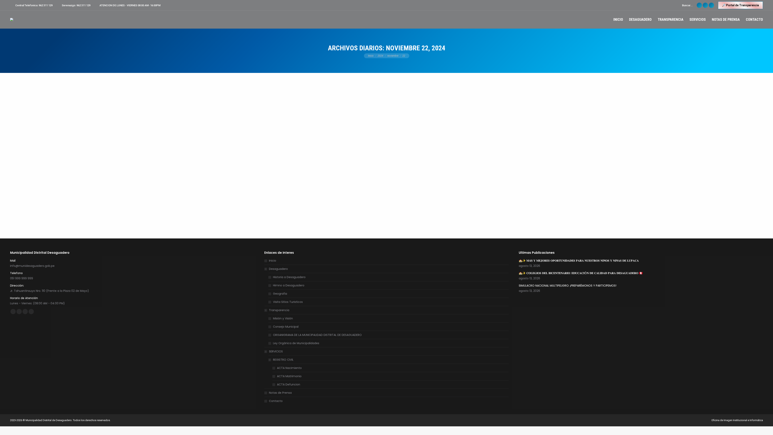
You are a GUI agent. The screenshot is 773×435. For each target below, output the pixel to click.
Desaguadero (278, 269)
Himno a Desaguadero (288, 285)
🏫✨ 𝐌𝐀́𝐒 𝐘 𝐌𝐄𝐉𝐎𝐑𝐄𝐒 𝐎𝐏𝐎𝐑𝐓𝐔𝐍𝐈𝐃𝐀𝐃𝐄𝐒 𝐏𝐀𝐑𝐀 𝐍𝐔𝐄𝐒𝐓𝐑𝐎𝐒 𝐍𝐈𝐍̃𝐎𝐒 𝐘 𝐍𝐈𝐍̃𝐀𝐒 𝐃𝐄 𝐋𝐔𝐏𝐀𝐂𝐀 (579, 261)
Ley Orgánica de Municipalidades (296, 343)
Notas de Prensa (280, 393)
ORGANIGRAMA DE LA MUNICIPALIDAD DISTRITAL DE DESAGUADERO (317, 335)
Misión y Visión (283, 318)
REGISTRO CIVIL (283, 360)
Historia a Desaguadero (289, 277)
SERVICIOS (276, 351)
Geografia (280, 294)
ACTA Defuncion (288, 384)
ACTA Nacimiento (289, 368)
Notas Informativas (280, 87)
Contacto (276, 401)
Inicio (272, 261)
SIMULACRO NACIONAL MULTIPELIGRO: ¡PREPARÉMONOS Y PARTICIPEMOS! (567, 286)
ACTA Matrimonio (289, 376)
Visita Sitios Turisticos (288, 302)
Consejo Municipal (286, 327)
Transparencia (279, 310)
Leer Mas (282, 215)
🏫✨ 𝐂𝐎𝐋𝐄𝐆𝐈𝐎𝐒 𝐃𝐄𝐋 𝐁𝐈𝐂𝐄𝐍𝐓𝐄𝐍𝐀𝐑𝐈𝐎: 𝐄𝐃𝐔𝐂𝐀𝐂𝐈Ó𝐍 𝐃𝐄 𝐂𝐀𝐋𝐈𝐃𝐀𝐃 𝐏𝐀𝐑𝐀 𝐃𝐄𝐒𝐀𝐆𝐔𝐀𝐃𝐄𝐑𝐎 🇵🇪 (581, 273)
